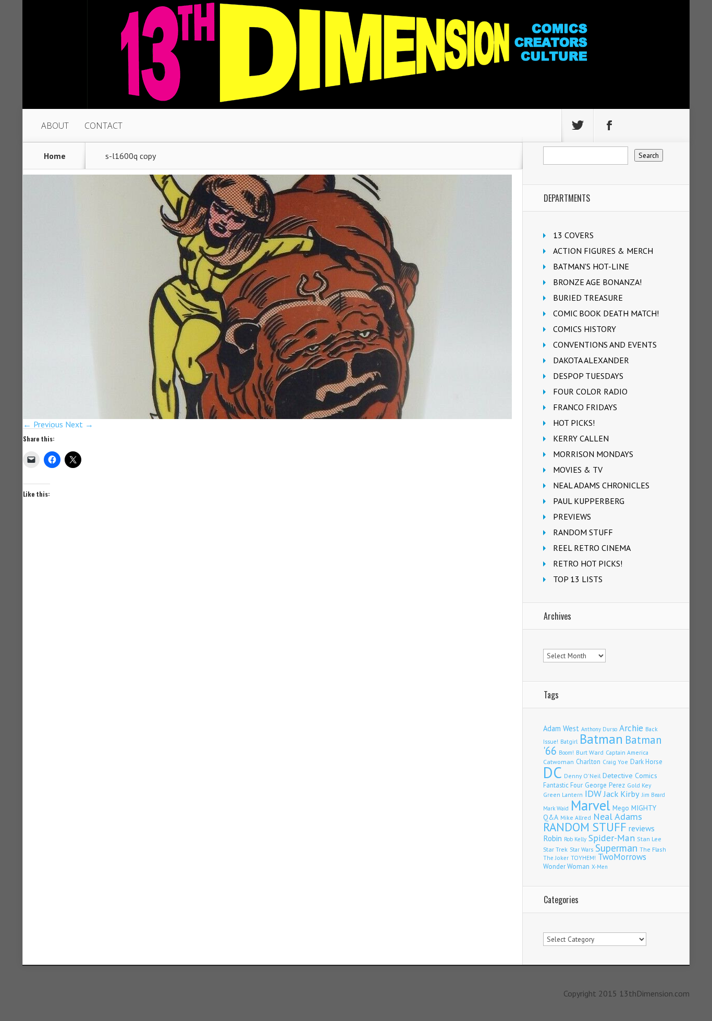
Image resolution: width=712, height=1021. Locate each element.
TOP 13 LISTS (578, 579)
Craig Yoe (615, 762)
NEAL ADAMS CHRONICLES (601, 485)
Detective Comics (630, 775)
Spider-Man (611, 838)
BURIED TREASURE (588, 297)
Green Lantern (563, 794)
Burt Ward (590, 752)
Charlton (588, 761)
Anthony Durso (599, 729)
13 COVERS (573, 235)
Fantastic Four (563, 785)
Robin (552, 838)
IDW (593, 793)
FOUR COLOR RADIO (590, 391)
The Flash (653, 849)
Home (55, 156)
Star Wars (581, 849)
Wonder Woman (566, 866)
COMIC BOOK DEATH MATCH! (606, 313)
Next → (79, 424)
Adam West (561, 728)
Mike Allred (575, 817)
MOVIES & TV (578, 469)
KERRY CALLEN (581, 438)
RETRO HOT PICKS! (587, 563)
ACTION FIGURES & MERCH (603, 250)
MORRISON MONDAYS (593, 454)
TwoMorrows (622, 857)
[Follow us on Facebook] (609, 125)
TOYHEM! (583, 858)
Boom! (566, 752)
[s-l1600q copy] (267, 416)
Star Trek (555, 849)
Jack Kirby (622, 793)
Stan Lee (649, 839)
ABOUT (55, 125)
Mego (620, 808)
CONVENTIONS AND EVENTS (605, 344)
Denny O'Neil (582, 776)
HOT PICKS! (574, 422)
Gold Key (639, 785)
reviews (642, 828)
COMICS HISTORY (584, 329)
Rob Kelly (575, 839)
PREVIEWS (572, 516)
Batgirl (569, 741)
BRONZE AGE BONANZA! (597, 282)
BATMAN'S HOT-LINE (591, 266)
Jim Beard (653, 794)
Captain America (627, 752)
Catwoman (558, 762)
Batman (601, 739)
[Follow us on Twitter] (577, 125)
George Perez (605, 785)
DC (552, 772)
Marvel (590, 805)
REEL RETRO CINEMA (592, 548)
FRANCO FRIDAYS (585, 407)
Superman (616, 847)
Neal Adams (617, 816)
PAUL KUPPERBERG (588, 501)
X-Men (600, 866)
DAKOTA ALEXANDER (591, 360)
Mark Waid (556, 808)
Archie (631, 728)
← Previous (43, 424)
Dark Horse (646, 761)
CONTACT (103, 125)
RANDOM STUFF (583, 532)
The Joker (556, 858)
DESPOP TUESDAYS (588, 376)
